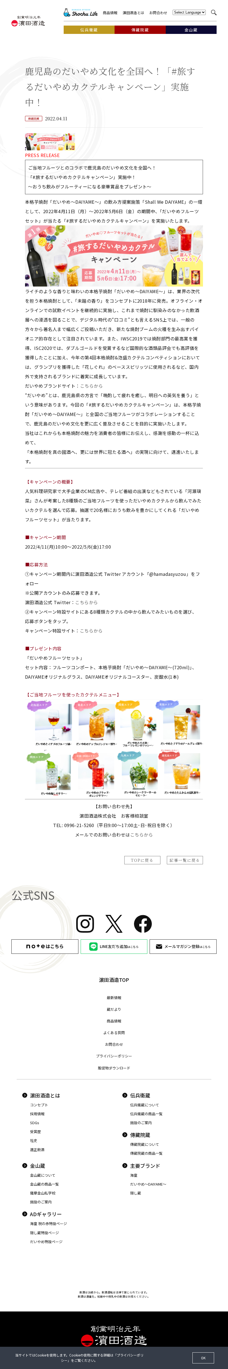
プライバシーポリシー (114, 1056)
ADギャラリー (46, 1214)
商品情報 (110, 12)
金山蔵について (42, 1175)
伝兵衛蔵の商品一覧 (146, 1113)
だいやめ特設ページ (46, 1241)
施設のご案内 (141, 1122)
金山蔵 (37, 1165)
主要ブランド (145, 1165)
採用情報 (37, 1113)
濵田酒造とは (133, 12)
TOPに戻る (142, 860)
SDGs (34, 1122)
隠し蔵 (135, 1193)
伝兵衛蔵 (140, 1095)
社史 (33, 1140)
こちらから (91, 385)
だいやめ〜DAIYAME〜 (148, 1184)
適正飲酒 (37, 1149)
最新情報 (114, 997)
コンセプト (39, 1104)
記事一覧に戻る (185, 860)
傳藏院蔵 (140, 1134)
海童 (133, 1175)
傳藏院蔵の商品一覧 (146, 1153)
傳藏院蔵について (144, 1144)
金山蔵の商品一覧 (44, 1184)
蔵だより (114, 1009)
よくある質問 (114, 1032)
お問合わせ (158, 12)
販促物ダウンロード (114, 1068)
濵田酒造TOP (114, 979)
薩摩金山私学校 (42, 1193)
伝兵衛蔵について (144, 1104)
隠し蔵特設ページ (44, 1232)
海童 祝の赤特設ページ (48, 1223)
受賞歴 (35, 1131)
